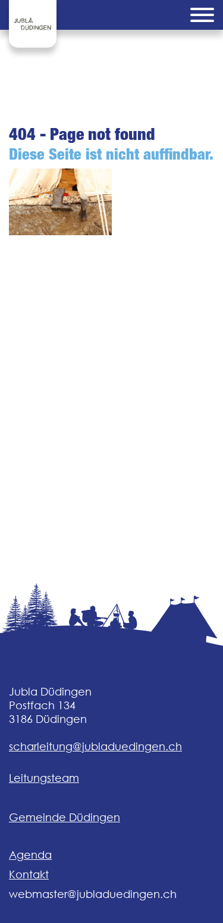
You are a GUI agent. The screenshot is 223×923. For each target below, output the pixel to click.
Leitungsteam (44, 778)
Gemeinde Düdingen (64, 817)
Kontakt (29, 874)
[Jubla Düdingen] (33, 24)
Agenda (30, 855)
